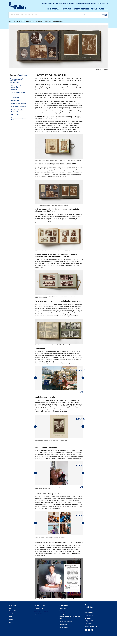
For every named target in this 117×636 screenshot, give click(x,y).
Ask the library (89, 615)
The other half (15, 97)
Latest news (12, 608)
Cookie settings (63, 627)
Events (77, 9)
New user (59, 3)
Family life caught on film (56, 21)
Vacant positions (64, 608)
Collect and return (48, 3)
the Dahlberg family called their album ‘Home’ (68, 174)
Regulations (62, 611)
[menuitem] (19, 99)
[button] (79, 370)
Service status (63, 624)
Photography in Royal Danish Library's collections (17, 87)
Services (85, 9)
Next (83, 377)
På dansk (94, 3)
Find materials (53, 9)
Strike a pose (15, 114)
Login (103, 3)
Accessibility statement (65, 621)
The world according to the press (18, 118)
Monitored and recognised (18, 106)
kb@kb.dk (87, 618)
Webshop (72, 3)
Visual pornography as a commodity (18, 93)
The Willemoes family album (43, 121)
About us (65, 3)
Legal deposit (37, 614)
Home (12, 21)
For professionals (39, 608)
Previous (35, 377)
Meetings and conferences (41, 611)
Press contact (88, 623)
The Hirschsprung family (42, 259)
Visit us (94, 9)
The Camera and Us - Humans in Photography (36, 21)
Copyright (62, 614)
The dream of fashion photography (17, 110)
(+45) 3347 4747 (89, 620)
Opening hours (83, 3)
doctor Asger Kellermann (61, 214)
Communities (15, 100)
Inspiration (67, 9)
